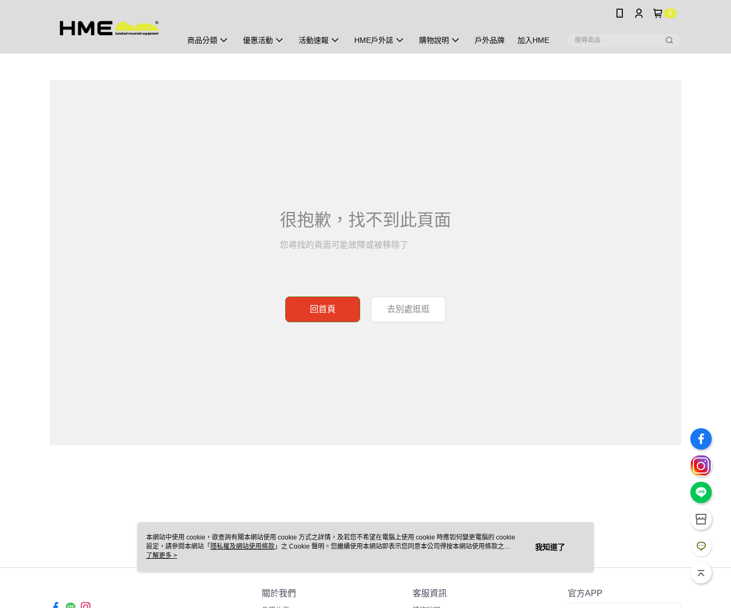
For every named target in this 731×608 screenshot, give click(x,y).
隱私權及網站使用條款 (242, 546)
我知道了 (550, 547)
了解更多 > (161, 555)
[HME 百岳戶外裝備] (109, 28)
